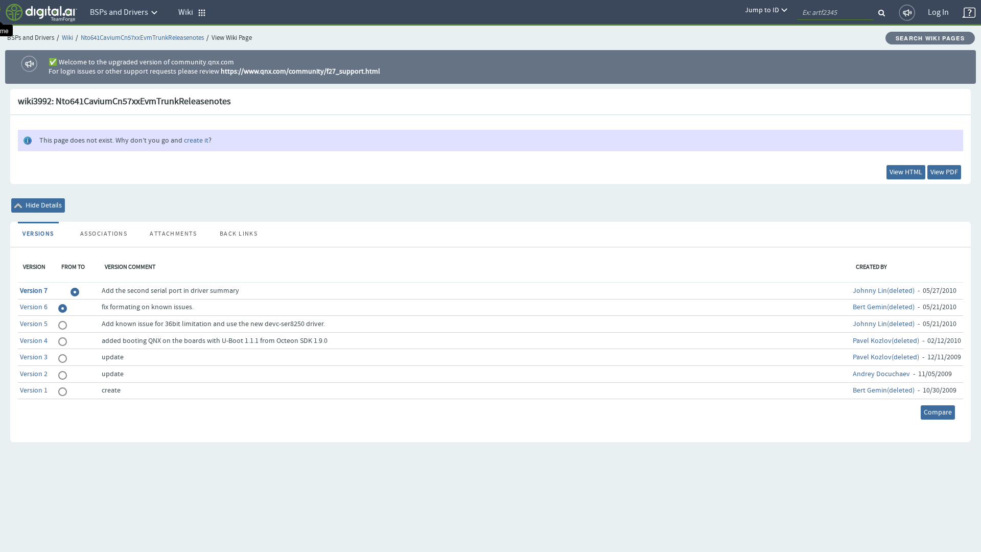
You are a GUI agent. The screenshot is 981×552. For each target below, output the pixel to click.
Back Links (239, 234)
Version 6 (34, 307)
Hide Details (43, 205)
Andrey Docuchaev (881, 374)
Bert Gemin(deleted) (884, 307)
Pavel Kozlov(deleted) (886, 341)
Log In (938, 12)
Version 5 (34, 324)
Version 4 (34, 341)
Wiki (67, 38)
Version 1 (34, 390)
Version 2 (34, 374)
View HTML (906, 172)
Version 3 (34, 357)
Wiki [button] (188, 12)
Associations (103, 234)
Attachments (173, 234)
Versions (38, 234)
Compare (938, 412)
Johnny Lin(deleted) (884, 290)
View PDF (944, 172)
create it (196, 140)
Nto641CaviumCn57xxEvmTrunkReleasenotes (142, 38)
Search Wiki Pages (930, 38)
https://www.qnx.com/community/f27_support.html (300, 71)
